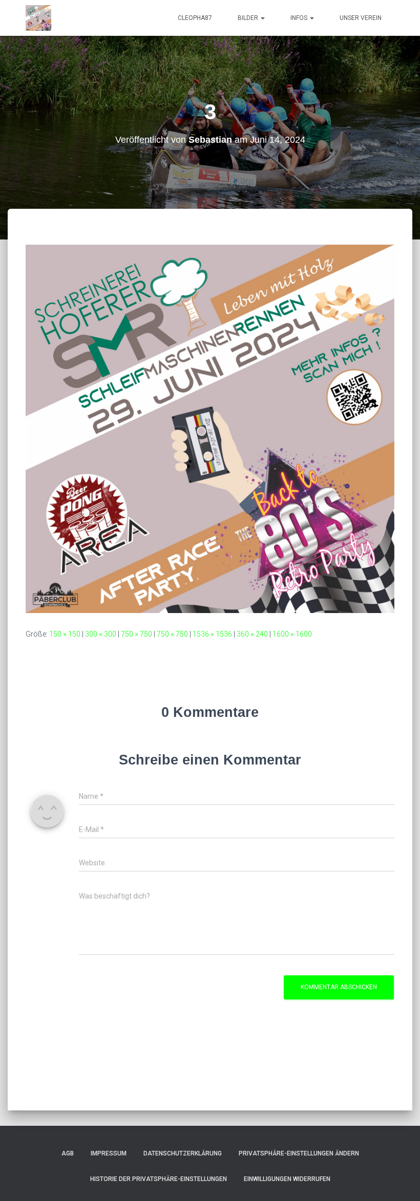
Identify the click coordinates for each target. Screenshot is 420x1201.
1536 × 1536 (212, 634)
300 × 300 (100, 634)
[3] (210, 428)
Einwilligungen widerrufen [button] (287, 1179)
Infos (299, 17)
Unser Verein (361, 17)
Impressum (109, 1153)
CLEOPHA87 (195, 17)
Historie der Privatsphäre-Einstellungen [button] (158, 1179)
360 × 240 (252, 634)
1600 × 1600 (292, 634)
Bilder (249, 17)
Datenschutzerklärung (182, 1153)
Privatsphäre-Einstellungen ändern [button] (299, 1153)
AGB (67, 1153)
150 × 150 (64, 634)
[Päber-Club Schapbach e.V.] (38, 18)
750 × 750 (136, 634)
